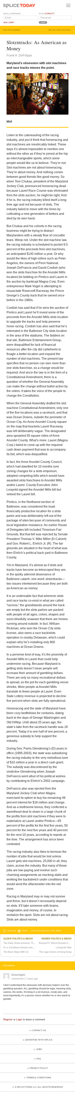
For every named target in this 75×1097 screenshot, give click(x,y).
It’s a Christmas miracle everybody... (22, 947)
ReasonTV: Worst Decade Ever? (56, 943)
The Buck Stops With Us (15, 952)
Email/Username (12, 14)
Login (19, 1019)
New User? (8, 22)
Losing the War (64, 947)
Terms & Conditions (38, 1077)
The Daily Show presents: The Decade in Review (29, 943)
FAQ (39, 1058)
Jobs (39, 1049)
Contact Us (39, 1030)
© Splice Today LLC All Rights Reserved (39, 1087)
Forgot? (49, 14)
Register (7, 1019)
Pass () (47, 14)
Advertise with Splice (38, 1039)
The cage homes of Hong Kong (55, 952)
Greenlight (18, 974)
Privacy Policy (39, 1068)
